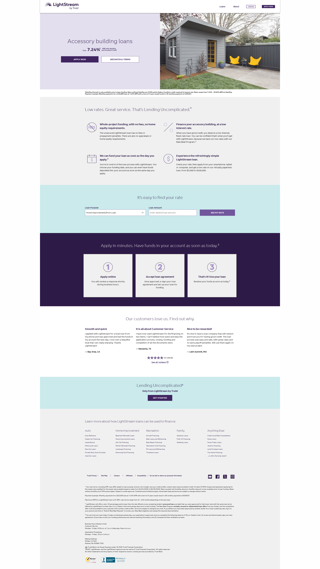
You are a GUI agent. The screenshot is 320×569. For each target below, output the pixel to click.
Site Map (104, 476)
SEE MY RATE (217, 212)
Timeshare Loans (152, 452)
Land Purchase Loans (215, 449)
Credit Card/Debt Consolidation (218, 436)
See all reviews (159, 362)
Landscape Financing (123, 449)
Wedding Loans (182, 442)
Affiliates (129, 476)
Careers (117, 476)
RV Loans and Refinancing (155, 449)
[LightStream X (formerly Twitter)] (225, 476)
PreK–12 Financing (183, 439)
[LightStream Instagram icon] (232, 476)
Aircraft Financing (152, 436)
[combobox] (115, 213)
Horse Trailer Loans (214, 442)
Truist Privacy (92, 476)
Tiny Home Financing (214, 452)
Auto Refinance (90, 436)
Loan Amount (155, 207)
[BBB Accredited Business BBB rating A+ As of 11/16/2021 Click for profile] (113, 559)
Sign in (251, 6)
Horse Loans (211, 439)
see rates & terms (120, 59)
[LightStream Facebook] (217, 476)
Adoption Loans (182, 436)
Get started (160, 398)
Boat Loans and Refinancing (156, 439)
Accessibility (141, 476)
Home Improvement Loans (125, 439)
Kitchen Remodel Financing (125, 446)
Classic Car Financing (92, 439)
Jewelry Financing (213, 446)
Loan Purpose (91, 207)
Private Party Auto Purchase (95, 452)
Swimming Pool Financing (125, 452)
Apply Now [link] (268, 6)
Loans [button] (222, 6)
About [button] (236, 6)
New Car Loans (90, 449)
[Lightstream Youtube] (210, 476)
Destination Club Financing (156, 446)
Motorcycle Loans (91, 446)
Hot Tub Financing (122, 442)
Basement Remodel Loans (125, 436)
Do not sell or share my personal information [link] (166, 476)
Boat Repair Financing (154, 442)
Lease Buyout (90, 442)
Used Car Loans (90, 456)
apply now (80, 59)
